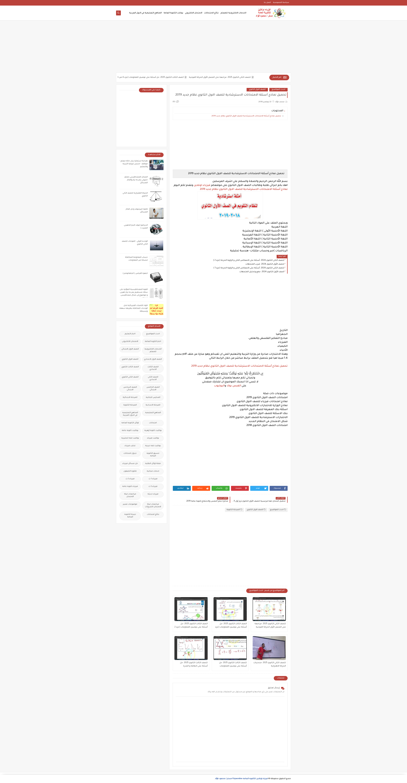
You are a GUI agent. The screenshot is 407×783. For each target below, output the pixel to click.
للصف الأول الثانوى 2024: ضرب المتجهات (264, 264)
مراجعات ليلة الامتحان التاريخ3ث (153, 505)
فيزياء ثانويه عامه (130, 487)
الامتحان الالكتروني (193, 13)
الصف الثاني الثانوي (130, 377)
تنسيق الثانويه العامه (153, 454)
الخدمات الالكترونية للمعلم (233, 13)
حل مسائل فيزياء (130, 464)
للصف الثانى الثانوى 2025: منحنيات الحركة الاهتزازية (269, 664)
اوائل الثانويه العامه (130, 423)
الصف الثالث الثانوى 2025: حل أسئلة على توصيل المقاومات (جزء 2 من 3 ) (191, 626)
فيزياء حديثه (153, 494)
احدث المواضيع (278, 90)
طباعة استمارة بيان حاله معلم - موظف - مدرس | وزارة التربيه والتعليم (133, 164)
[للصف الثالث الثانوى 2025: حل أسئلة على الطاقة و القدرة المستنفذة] (191, 648)
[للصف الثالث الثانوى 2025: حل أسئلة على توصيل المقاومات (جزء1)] (230, 648)
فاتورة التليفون (130, 471)
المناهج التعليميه (153, 413)
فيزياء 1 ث (153, 479)
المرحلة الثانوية (233, 510)
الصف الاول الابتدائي (130, 349)
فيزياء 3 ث (152, 487)
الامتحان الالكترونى (130, 342)
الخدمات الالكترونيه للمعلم (153, 350)
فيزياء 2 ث (130, 479)
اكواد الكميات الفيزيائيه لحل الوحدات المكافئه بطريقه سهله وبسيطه (133, 308)
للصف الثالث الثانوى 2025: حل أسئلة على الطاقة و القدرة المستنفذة (194, 665)
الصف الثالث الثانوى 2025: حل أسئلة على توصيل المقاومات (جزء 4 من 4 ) (167, 77)
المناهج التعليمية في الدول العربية (145, 13)
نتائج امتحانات (153, 515)
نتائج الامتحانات (211, 13)
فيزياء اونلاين (202, 185)
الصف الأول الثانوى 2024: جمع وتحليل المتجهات (261, 272)
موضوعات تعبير (130, 504)
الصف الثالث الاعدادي (153, 368)
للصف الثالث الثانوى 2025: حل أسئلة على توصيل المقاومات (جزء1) (233, 665)
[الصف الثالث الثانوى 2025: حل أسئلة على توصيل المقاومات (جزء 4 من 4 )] (230, 609)
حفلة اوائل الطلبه (153, 464)
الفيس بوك (234, 385)
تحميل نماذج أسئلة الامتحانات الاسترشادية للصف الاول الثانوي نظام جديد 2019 (246, 116)
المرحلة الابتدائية (130, 398)
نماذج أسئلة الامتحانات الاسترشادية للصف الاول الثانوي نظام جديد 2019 (244, 189)
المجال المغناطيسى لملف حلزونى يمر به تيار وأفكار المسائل (136, 180)
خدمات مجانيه (153, 471)
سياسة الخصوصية (281, 2)
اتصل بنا (267, 2)
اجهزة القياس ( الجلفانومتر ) (135, 273)
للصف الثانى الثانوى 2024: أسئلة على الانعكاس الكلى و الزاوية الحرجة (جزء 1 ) (248, 268)
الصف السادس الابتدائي (130, 388)
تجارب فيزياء (130, 446)
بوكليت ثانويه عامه (130, 431)
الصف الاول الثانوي (257, 90)
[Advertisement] (203, 48)
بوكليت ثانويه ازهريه (153, 431)
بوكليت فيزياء (153, 438)
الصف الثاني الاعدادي (153, 378)
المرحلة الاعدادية (153, 405)
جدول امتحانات (130, 453)
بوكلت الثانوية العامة (173, 13)
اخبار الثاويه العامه (153, 342)
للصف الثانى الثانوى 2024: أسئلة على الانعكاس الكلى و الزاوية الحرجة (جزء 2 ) (248, 260)
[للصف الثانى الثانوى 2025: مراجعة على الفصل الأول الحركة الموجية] (269, 609)
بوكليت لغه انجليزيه (130, 438)
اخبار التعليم (130, 334)
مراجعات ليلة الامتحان (130, 495)
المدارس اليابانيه (153, 398)
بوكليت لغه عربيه (153, 446)
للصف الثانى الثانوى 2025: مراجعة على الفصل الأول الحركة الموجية (237, 77)
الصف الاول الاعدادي (153, 359)
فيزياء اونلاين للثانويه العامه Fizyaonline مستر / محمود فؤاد (241, 779)
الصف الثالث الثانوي (130, 367)
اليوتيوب (219, 385)
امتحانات (153, 423)
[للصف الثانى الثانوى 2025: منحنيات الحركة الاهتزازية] (269, 648)
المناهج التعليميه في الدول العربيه (130, 414)
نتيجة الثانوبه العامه (130, 516)
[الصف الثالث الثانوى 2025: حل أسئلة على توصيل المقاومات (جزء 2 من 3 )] (191, 609)
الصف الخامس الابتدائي (153, 388)
